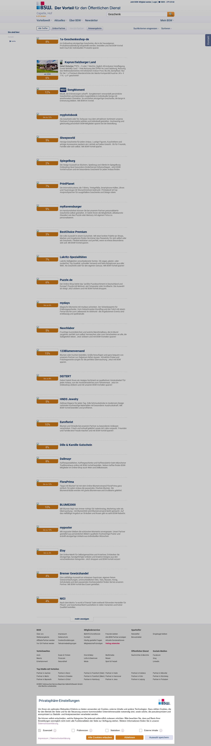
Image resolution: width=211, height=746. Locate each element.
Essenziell (47, 730)
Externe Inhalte (151, 730)
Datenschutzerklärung (48, 723)
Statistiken (115, 730)
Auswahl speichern (159, 737)
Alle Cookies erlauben (100, 737)
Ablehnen (129, 737)
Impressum (43, 738)
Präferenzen (82, 730)
